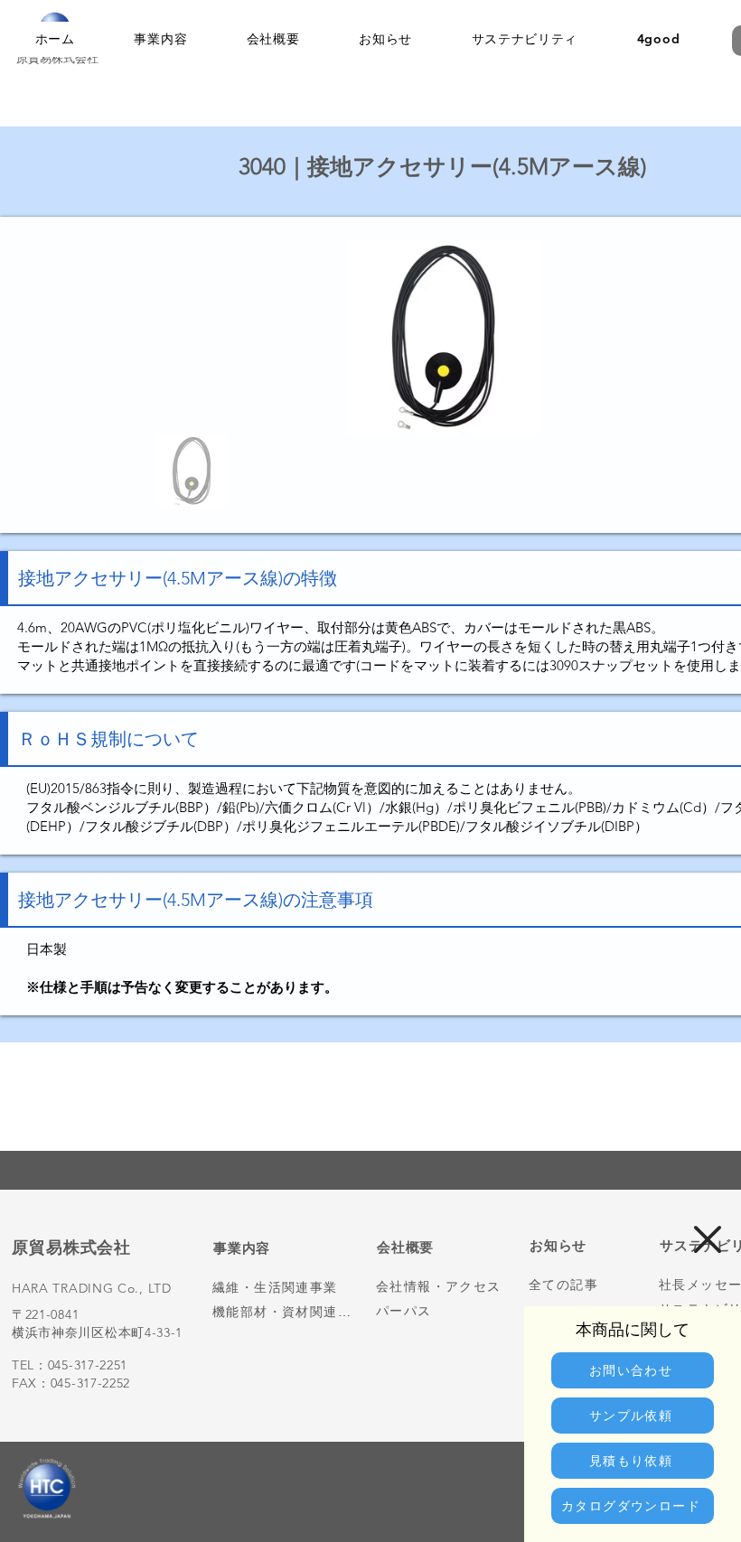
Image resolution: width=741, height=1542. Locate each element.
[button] (707, 1239)
